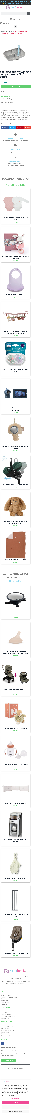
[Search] (28, 13)
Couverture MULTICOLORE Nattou (15, 560)
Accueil (3, 31)
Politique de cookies (8, 1115)
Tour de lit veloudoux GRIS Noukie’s (15, 803)
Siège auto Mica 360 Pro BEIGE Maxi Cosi (15, 953)
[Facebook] (2, 1043)
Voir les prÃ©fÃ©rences (15, 1111)
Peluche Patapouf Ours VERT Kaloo (15, 728)
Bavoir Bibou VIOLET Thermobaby (15, 294)
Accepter (15, 1102)
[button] (28, 1082)
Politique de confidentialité (20, 1115)
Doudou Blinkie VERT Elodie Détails (15, 878)
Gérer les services (15, 1098)
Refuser (15, 1107)
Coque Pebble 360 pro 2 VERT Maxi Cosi (15, 485)
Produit (10, 31)
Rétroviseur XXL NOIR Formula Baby (15, 615)
